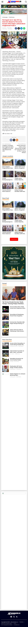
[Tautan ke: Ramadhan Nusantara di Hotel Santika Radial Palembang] (5, 361)
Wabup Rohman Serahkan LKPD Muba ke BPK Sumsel (20, 190)
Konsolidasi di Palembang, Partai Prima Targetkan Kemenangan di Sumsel (17, 315)
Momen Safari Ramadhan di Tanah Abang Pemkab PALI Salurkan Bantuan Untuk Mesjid (17, 344)
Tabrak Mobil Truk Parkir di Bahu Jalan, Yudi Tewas (17, 351)
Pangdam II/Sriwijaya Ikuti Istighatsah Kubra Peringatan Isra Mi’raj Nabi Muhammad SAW (8, 147)
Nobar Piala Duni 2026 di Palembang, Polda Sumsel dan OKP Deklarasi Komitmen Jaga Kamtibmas (17, 330)
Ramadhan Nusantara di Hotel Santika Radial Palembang (16, 359)
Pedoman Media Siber (6, 623)
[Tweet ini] (19, 28)
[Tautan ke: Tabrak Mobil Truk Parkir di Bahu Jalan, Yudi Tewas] (5, 353)
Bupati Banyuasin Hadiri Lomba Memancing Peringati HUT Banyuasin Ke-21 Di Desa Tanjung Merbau (20, 148)
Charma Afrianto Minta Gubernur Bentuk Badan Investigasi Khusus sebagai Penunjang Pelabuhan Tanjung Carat (7, 190)
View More (14, 239)
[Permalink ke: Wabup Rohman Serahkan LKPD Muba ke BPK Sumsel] (20, 185)
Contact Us (16, 624)
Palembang (4, 28)
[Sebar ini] (16, 28)
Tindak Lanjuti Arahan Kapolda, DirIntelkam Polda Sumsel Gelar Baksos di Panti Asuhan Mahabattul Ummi (20, 179)
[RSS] (17, 140)
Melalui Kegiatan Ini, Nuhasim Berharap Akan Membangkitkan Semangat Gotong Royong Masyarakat (17, 374)
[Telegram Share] (21, 28)
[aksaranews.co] (14, 1)
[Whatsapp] (24, 28)
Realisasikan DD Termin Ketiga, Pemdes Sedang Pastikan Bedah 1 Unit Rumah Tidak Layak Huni (17, 367)
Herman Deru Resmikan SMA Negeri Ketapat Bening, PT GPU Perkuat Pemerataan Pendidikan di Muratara (17, 322)
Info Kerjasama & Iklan (6, 624)
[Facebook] (11, 140)
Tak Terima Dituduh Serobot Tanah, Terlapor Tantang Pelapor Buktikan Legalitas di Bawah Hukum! (13, 302)
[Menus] (2, 2)
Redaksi (21, 622)
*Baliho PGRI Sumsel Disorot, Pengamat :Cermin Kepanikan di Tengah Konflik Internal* (20, 167)
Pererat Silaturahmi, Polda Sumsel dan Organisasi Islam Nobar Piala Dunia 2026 (17, 307)
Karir (15, 623)
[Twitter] (14, 140)
